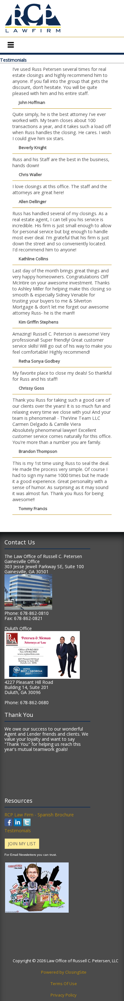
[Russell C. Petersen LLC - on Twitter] (27, 824)
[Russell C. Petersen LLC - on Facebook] (9, 824)
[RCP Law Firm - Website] (33, 32)
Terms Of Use (64, 983)
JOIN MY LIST (22, 844)
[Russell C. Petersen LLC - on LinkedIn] (18, 824)
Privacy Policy (64, 995)
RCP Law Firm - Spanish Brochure (39, 815)
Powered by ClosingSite (63, 972)
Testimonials (17, 830)
